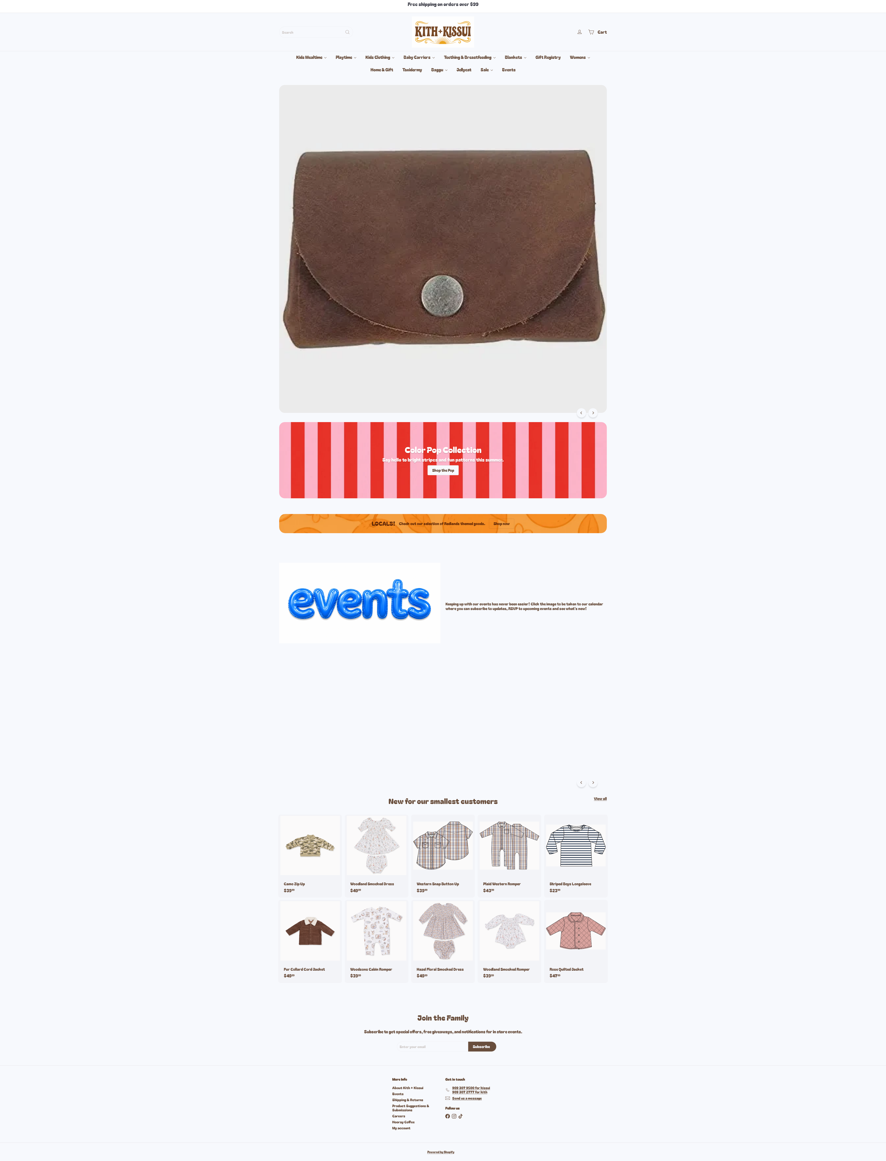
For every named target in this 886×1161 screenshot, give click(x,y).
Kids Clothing (378, 57)
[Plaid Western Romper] (509, 856)
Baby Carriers (417, 57)
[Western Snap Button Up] (443, 856)
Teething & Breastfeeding (468, 57)
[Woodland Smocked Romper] (509, 941)
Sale (485, 70)
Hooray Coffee (403, 1121)
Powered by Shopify (440, 1152)
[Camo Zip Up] (310, 856)
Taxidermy (412, 70)
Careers (398, 1115)
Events (509, 70)
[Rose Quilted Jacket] (576, 941)
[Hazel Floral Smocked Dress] (443, 941)
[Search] (347, 32)
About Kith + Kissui (407, 1087)
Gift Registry (548, 57)
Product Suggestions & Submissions (410, 1107)
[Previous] (581, 412)
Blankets (514, 57)
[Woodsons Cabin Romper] (376, 941)
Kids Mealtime (309, 57)
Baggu (437, 70)
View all (600, 798)
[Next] (593, 412)
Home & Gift (382, 70)
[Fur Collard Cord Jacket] (310, 941)
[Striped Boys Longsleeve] (576, 856)
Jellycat (464, 70)
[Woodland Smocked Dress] (376, 856)
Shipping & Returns (407, 1099)
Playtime (344, 57)
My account (401, 1127)
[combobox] (316, 32)
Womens (578, 57)
